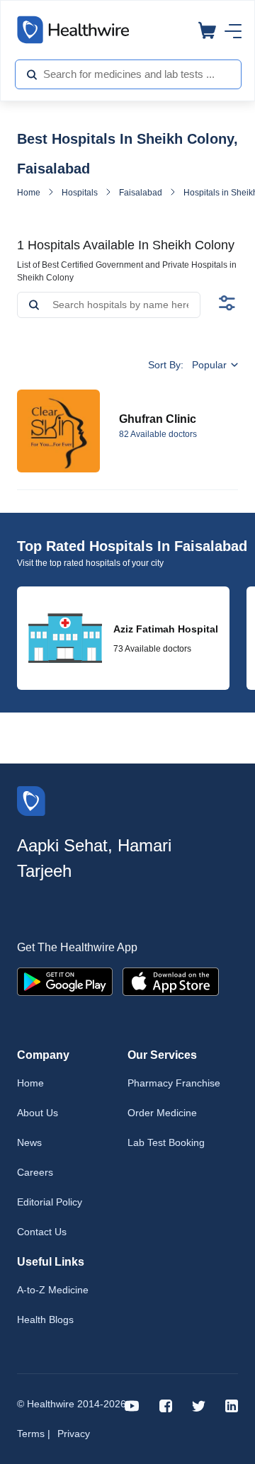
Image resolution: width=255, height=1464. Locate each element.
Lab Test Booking (166, 1142)
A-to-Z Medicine (53, 1289)
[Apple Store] (171, 981)
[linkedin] (231, 1405)
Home (28, 193)
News (29, 1142)
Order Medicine (162, 1112)
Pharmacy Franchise (174, 1083)
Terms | (33, 1433)
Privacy (73, 1433)
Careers (35, 1172)
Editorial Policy (49, 1202)
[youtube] (132, 1405)
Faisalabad (140, 193)
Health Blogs (45, 1319)
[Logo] (31, 800)
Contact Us (42, 1231)
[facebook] (165, 1405)
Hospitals (80, 193)
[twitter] (198, 1405)
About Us (37, 1112)
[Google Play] (65, 981)
